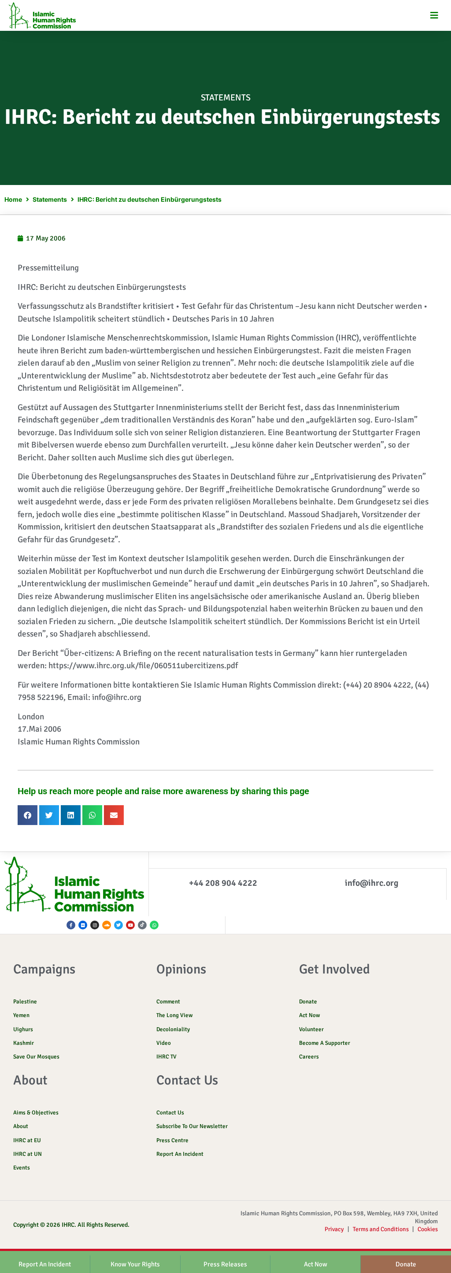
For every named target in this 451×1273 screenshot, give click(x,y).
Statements (226, 97)
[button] (434, 15)
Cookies (428, 1229)
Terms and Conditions (381, 1229)
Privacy (334, 1229)
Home (13, 199)
